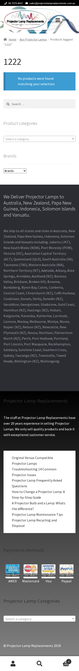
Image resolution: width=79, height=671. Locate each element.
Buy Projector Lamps (33, 39)
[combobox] (39, 139)
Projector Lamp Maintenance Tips (37, 514)
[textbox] (39, 139)
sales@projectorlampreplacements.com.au (52, 3)
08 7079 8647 (15, 3)
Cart (61, 660)
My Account (13, 663)
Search (39, 663)
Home (12, 39)
